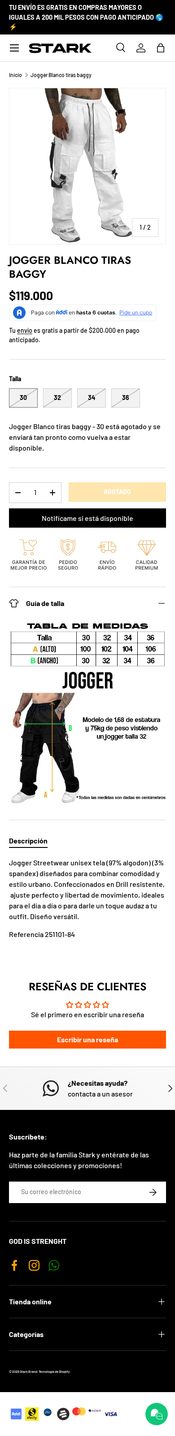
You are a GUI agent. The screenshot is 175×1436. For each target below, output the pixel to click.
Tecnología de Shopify (54, 1371)
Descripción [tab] (28, 840)
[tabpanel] (87, 907)
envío (24, 330)
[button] (161, 48)
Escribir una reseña (87, 1039)
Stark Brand (28, 1371)
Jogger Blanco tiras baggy (61, 74)
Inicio (15, 74)
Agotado (117, 491)
